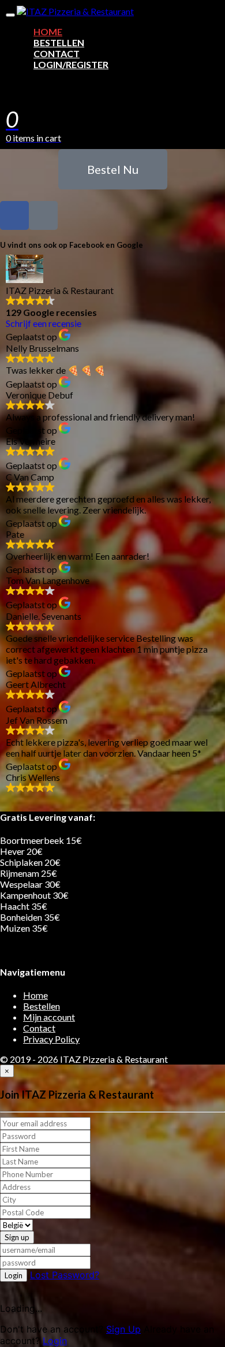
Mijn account (49, 1016)
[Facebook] (14, 215)
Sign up (17, 1237)
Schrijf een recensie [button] (43, 323)
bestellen (58, 42)
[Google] (43, 215)
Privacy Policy (51, 1038)
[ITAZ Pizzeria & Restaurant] (75, 11)
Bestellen (41, 1005)
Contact (56, 53)
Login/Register (70, 64)
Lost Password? (64, 1275)
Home (47, 31)
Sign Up (123, 1329)
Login (13, 1275)
